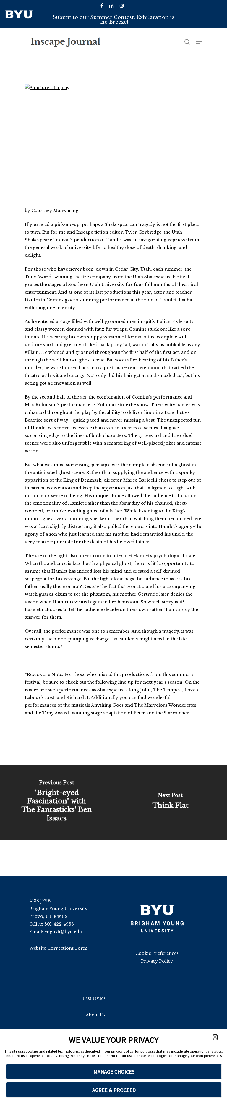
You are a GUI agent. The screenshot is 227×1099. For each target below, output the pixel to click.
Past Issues (94, 998)
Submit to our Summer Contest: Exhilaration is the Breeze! (113, 19)
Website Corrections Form (58, 948)
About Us (96, 1015)
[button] (215, 1037)
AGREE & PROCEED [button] (114, 1090)
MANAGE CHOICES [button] (113, 1071)
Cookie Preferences (157, 953)
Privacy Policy (157, 961)
